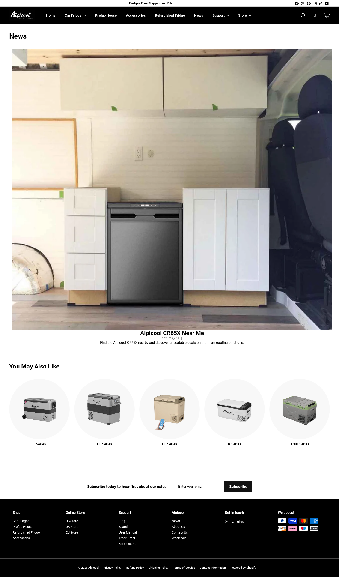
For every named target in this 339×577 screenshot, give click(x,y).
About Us (178, 527)
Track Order (127, 538)
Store (243, 15)
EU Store (72, 532)
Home (51, 15)
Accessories (136, 15)
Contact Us (180, 532)
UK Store (72, 527)
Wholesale (179, 538)
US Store (72, 521)
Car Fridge (74, 15)
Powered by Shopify (243, 567)
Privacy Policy (112, 567)
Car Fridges (21, 521)
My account (127, 544)
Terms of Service (184, 567)
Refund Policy (135, 567)
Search (124, 527)
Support (219, 15)
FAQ (122, 521)
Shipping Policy (158, 567)
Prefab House (106, 15)
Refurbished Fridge (170, 15)
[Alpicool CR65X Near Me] (172, 189)
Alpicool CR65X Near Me (172, 333)
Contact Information (213, 567)
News (198, 15)
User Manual (128, 532)
